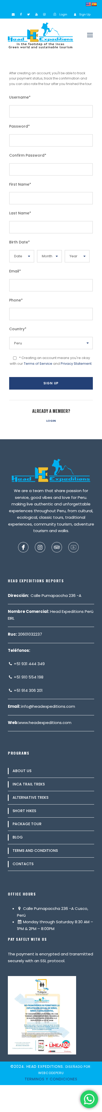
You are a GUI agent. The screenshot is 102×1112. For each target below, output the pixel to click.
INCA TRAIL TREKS (29, 784)
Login (51, 421)
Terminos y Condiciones (51, 1079)
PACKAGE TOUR (27, 823)
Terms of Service (38, 363)
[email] (13, 14)
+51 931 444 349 (29, 663)
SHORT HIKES (24, 810)
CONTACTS (23, 863)
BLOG (18, 837)
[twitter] (28, 14)
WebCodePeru (51, 1073)
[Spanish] (94, 4)
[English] (88, 4)
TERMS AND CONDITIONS (35, 850)
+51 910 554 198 (28, 677)
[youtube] (36, 14)
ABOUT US (22, 770)
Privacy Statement (76, 363)
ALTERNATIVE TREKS (30, 797)
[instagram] (44, 14)
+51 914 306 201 (28, 690)
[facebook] (21, 14)
